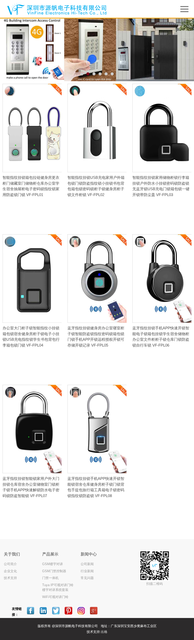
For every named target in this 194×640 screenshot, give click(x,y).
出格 (104, 632)
